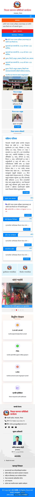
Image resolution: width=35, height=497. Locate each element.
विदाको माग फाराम (10, 460)
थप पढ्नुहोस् (17, 107)
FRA (17, 351)
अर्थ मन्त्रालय (8, 481)
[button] (12, 310)
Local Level (17, 330)
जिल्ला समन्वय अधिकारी (17, 131)
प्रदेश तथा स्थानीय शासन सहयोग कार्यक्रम (16, 483)
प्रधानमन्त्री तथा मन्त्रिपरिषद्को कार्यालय (15, 470)
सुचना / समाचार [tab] (17, 31)
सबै (31, 198)
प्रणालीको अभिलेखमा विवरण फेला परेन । (17, 225)
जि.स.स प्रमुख (17, 92)
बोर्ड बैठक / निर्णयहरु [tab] (17, 35)
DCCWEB (15, 490)
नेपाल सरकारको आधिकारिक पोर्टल (14, 478)
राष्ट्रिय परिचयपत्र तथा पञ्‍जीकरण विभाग (15, 475)
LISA (17, 372)
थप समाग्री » (28, 215)
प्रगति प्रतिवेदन (18, 393)
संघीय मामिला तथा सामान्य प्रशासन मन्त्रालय (16, 473)
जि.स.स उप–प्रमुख (17, 112)
